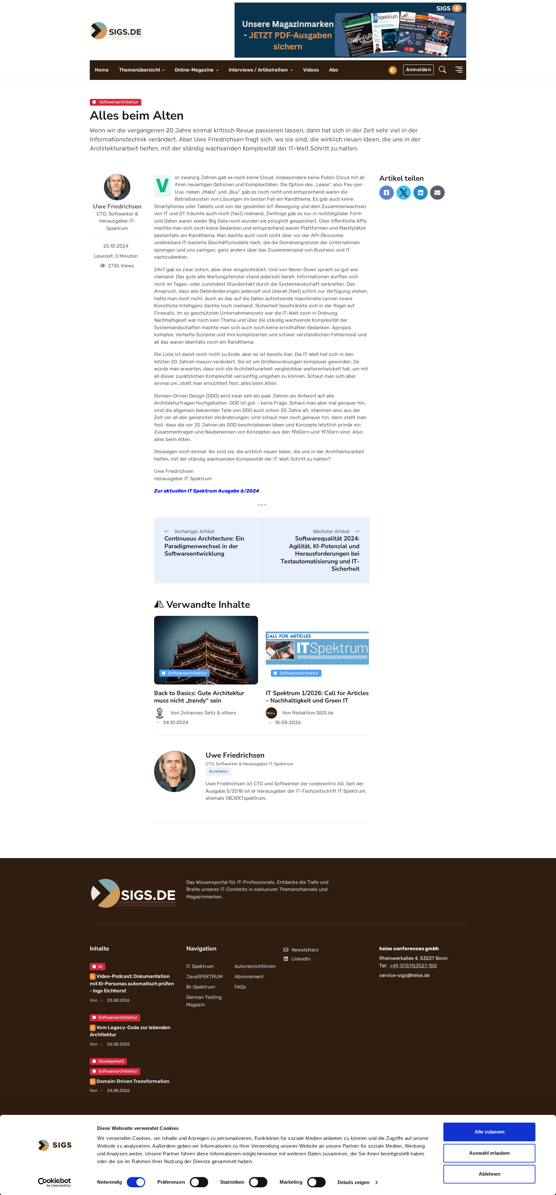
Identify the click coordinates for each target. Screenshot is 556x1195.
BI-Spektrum (200, 987)
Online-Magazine (195, 70)
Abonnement (249, 977)
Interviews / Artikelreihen (259, 70)
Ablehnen (489, 1174)
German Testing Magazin (204, 1001)
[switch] (199, 1182)
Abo (333, 70)
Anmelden (418, 69)
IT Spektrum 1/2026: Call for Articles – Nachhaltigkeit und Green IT (317, 697)
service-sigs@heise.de (404, 975)
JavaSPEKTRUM (204, 977)
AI (100, 966)
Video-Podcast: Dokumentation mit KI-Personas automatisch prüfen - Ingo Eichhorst (132, 983)
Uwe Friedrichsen (117, 206)
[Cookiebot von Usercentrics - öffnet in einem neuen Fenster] (54, 1182)
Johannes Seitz (199, 713)
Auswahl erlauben (489, 1153)
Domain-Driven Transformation (130, 1081)
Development (111, 1061)
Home (102, 70)
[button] (442, 70)
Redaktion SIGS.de (312, 713)
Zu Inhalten (218, 771)
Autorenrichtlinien (255, 966)
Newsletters (305, 950)
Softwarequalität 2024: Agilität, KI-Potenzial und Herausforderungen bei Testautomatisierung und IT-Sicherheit (320, 553)
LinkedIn (301, 959)
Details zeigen (353, 1182)
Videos (311, 70)
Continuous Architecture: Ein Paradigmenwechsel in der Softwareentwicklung (204, 546)
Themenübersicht (139, 70)
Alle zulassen (490, 1131)
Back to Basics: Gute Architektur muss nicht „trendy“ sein (199, 697)
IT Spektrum (200, 966)
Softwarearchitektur (118, 102)
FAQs (240, 987)
